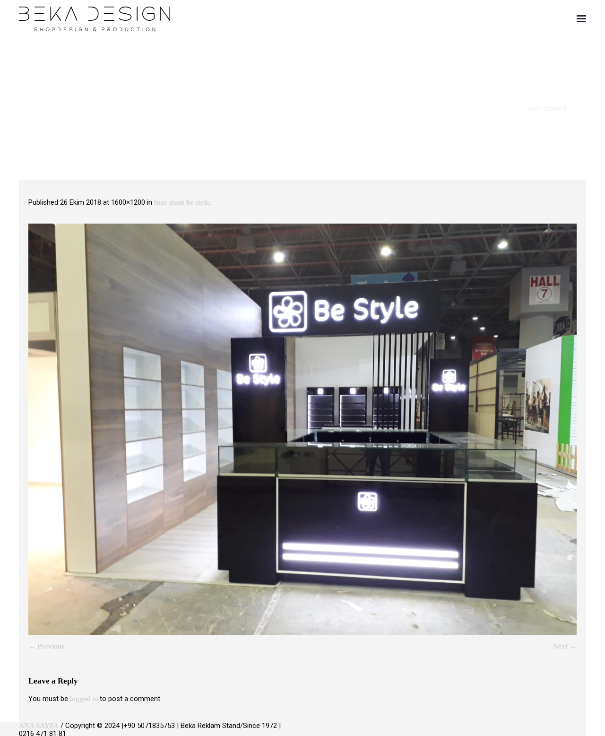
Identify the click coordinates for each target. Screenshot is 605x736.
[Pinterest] (567, 730)
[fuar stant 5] (302, 429)
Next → (565, 646)
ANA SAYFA (39, 725)
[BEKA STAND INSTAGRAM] (582, 730)
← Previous (46, 646)
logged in (84, 698)
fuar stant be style (181, 202)
